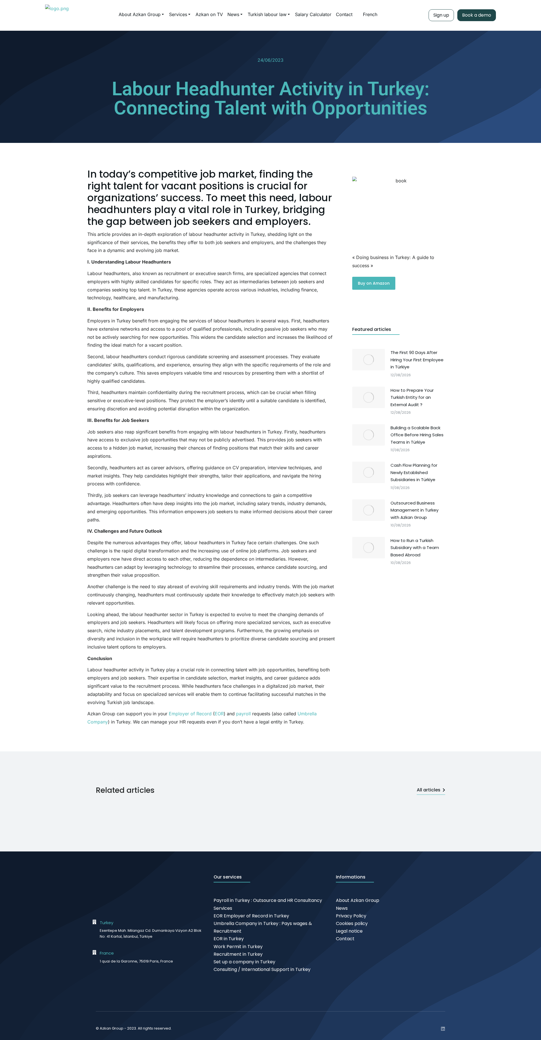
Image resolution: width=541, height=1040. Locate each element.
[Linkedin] (443, 1028)
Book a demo (476, 15)
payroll (243, 713)
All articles (428, 790)
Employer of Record (190, 713)
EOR (219, 713)
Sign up (441, 15)
